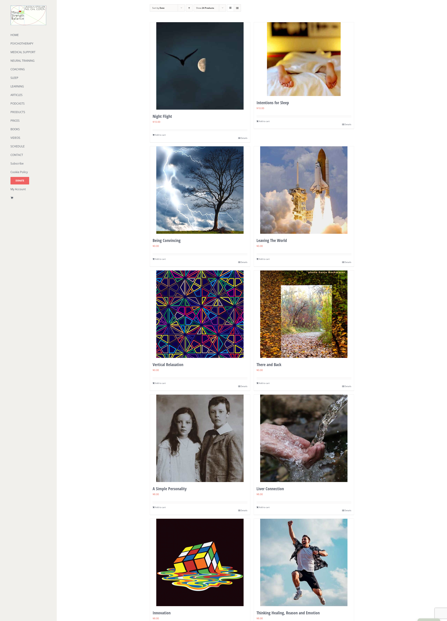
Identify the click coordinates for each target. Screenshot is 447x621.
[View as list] (237, 8)
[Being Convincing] (200, 190)
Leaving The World (272, 240)
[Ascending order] (189, 8)
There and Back (269, 364)
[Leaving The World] (304, 190)
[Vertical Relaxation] (200, 314)
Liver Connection (270, 488)
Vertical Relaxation (168, 364)
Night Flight (162, 116)
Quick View (200, 103)
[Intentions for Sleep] (304, 59)
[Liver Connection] (304, 438)
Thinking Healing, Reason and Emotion (288, 613)
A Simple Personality (170, 488)
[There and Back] (304, 314)
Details (244, 138)
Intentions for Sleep (273, 102)
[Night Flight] (200, 66)
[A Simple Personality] (200, 438)
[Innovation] (200, 562)
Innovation (162, 613)
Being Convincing (167, 240)
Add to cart (160, 134)
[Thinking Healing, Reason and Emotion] (304, 562)
